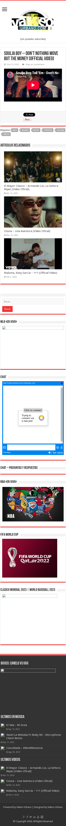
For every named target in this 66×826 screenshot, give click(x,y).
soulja (60, 130)
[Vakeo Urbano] (33, 19)
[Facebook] (27, 817)
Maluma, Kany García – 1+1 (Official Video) (30, 272)
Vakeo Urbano (55, 807)
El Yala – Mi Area (16, 725)
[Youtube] (38, 817)
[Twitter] (30, 817)
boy (15, 130)
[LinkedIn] (34, 817)
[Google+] (23, 817)
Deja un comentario (35, 64)
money (25, 130)
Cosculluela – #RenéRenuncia (24, 748)
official (48, 130)
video (6, 134)
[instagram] (42, 817)
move (36, 130)
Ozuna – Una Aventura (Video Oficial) (27, 231)
